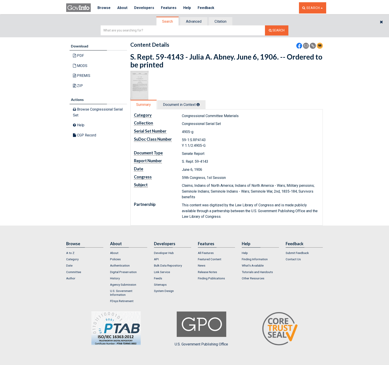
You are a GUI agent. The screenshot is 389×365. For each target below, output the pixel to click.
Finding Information (255, 259)
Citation (220, 21)
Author (70, 278)
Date (69, 265)
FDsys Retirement (121, 301)
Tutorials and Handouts (257, 272)
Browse (104, 8)
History (115, 278)
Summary (143, 104)
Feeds (158, 278)
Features (168, 8)
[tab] (167, 21)
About (122, 8)
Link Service (162, 272)
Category (72, 259)
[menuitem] (84, 253)
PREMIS (83, 75)
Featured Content (209, 259)
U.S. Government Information (121, 292)
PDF (80, 55)
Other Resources (253, 278)
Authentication (120, 265)
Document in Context (180, 104)
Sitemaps (160, 284)
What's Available (253, 265)
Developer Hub (164, 253)
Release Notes (207, 272)
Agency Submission (123, 284)
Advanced (193, 21)
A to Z (70, 253)
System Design (164, 291)
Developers (144, 8)
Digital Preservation (123, 272)
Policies (115, 259)
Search (167, 21)
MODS (81, 66)
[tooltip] (198, 104)
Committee (73, 272)
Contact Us (293, 259)
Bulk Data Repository (168, 265)
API (156, 259)
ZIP (79, 86)
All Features (206, 253)
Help (187, 8)
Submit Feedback (297, 253)
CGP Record (86, 135)
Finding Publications (211, 278)
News (201, 265)
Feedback (206, 8)
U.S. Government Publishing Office (201, 344)
